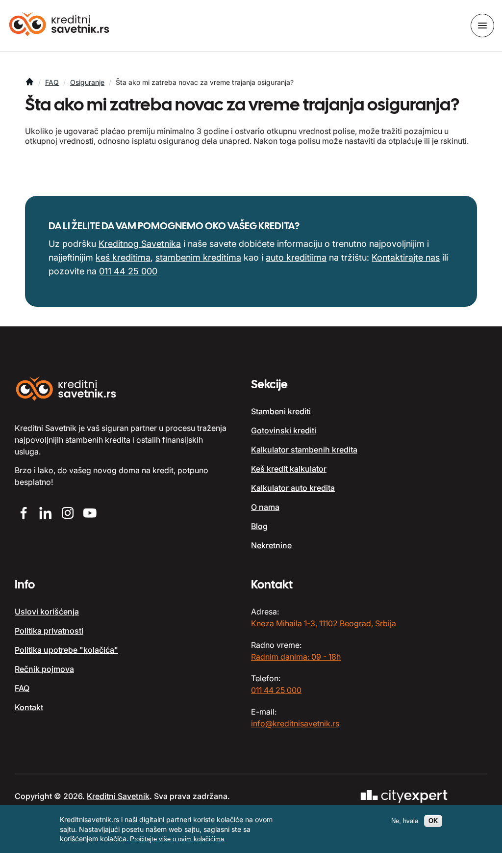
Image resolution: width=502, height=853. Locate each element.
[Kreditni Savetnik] (60, 25)
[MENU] (482, 25)
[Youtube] (89, 514)
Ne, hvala (404, 821)
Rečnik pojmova (44, 669)
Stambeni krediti (281, 411)
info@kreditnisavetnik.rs (295, 723)
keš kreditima (123, 257)
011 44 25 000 (128, 271)
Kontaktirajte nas (406, 257)
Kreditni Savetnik (118, 796)
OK (433, 821)
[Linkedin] (45, 514)
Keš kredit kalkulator (288, 469)
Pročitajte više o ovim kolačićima (177, 839)
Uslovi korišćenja (47, 611)
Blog (259, 526)
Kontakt (29, 707)
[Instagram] (67, 514)
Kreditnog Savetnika (140, 244)
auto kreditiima (296, 257)
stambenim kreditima (198, 257)
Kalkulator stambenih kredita (304, 449)
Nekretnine (271, 545)
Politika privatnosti (49, 631)
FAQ (22, 688)
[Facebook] (23, 514)
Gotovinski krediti (283, 430)
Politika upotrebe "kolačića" (66, 650)
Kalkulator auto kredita (293, 488)
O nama (265, 507)
